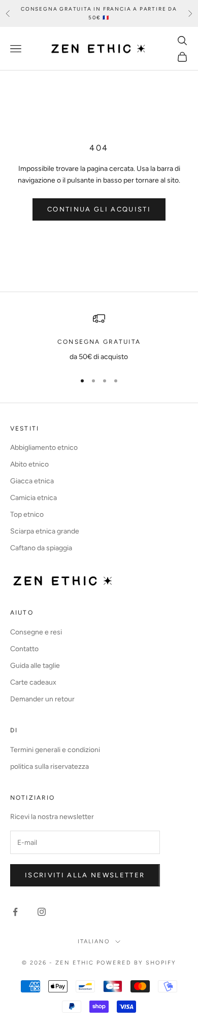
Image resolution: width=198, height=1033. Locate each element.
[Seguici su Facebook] (15, 912)
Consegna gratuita (99, 341)
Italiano (94, 941)
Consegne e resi (36, 632)
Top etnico (27, 514)
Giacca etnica (32, 481)
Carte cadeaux (33, 682)
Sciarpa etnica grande (44, 531)
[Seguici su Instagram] (42, 912)
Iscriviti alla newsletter (85, 875)
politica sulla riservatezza (49, 766)
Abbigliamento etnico (44, 447)
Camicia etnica (33, 497)
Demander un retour (42, 699)
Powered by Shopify (136, 962)
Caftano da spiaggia (41, 548)
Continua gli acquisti (99, 209)
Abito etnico (29, 464)
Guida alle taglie (35, 665)
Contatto (24, 649)
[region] (99, 337)
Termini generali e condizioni (55, 749)
